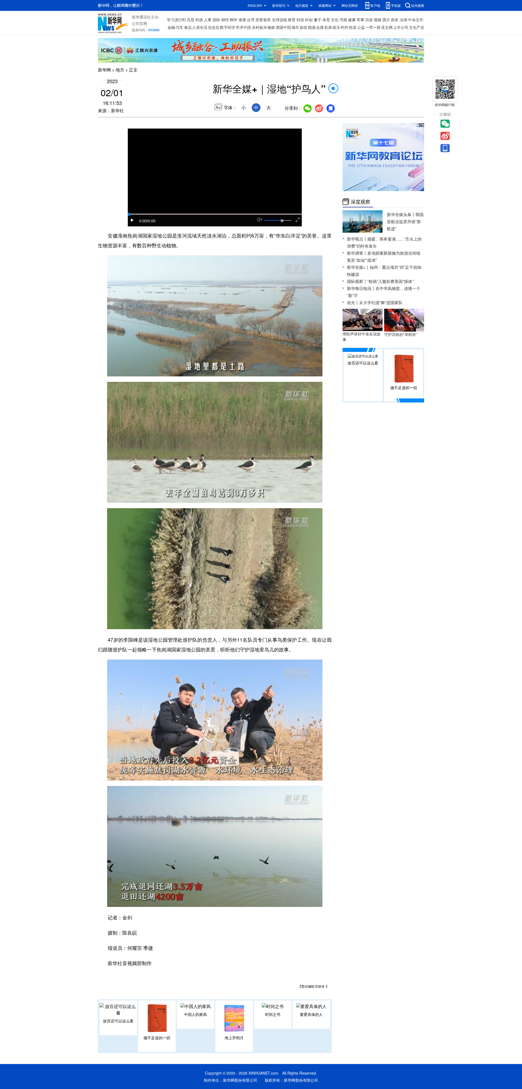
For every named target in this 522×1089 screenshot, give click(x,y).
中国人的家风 (195, 1014)
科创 (309, 19)
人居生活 (199, 27)
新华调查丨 (357, 253)
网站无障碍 (349, 5)
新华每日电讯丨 (361, 288)
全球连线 (279, 19)
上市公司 (400, 27)
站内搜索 (417, 5)
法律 (403, 19)
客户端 (375, 5)
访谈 (369, 19)
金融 (171, 27)
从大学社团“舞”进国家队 (381, 302)
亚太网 (387, 27)
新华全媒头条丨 (401, 214)
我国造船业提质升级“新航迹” (405, 221)
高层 (190, 19)
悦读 (352, 27)
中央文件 (415, 19)
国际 (216, 19)
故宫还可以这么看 (118, 1021)
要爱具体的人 (311, 1014)
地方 (120, 70)
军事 (360, 19)
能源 (312, 27)
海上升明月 (234, 1037)
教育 (292, 19)
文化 (334, 19)
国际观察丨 (357, 281)
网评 (233, 19)
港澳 (242, 19)
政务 (395, 19)
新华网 (104, 70)
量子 (317, 19)
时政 (199, 19)
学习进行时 (176, 19)
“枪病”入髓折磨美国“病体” (390, 281)
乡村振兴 (259, 27)
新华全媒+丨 (358, 267)
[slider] (282, 220)
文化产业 (416, 27)
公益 (361, 27)
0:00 (143, 221)
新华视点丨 (357, 239)
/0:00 (151, 221)
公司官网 (139, 23)
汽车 (179, 27)
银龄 (271, 27)
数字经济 (227, 27)
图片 (386, 19)
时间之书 (272, 1014)
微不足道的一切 (157, 1037)
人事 (208, 19)
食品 (188, 27)
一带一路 (373, 27)
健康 (352, 19)
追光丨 (353, 302)
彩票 (328, 27)
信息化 (213, 27)
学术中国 (243, 27)
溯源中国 (283, 27)
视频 (377, 19)
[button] (132, 220)
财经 (225, 19)
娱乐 (336, 27)
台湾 (250, 19)
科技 (300, 19)
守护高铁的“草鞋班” (400, 334)
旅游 (303, 27)
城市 (295, 27)
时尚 (344, 27)
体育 (326, 19)
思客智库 (263, 19)
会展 (320, 27)
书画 (343, 19)
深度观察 (360, 201)
